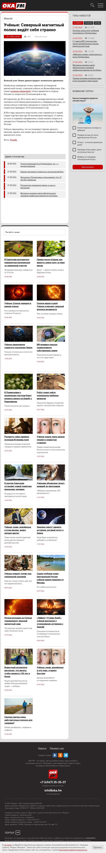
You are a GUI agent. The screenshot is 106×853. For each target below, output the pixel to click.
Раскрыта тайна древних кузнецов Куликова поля (16, 438)
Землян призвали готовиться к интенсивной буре (41, 171)
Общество (8, 18)
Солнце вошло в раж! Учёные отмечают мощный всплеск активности (50, 306)
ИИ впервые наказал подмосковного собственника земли (47, 347)
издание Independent (21, 91)
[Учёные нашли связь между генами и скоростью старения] (51, 433)
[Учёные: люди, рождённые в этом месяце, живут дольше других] (18, 523)
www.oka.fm (90, 838)
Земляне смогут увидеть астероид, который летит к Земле (50, 530)
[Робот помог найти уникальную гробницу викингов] (51, 389)
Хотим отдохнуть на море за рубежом (89, 128)
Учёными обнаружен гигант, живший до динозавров (51, 485)
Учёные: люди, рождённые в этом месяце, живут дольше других (17, 530)
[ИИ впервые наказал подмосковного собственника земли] (51, 341)
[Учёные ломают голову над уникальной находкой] (18, 570)
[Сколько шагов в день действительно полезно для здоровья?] (18, 713)
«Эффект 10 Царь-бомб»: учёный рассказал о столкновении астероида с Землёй (50, 622)
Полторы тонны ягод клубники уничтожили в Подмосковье (86, 31)
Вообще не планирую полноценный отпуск (86, 157)
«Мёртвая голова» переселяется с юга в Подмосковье (87, 55)
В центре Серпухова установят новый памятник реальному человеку (18, 486)
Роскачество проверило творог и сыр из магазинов (37, 186)
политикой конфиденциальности (73, 849)
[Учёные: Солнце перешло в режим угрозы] (18, 300)
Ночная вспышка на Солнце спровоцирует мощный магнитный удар (18, 621)
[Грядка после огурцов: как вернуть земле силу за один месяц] (51, 256)
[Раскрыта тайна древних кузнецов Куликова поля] (18, 433)
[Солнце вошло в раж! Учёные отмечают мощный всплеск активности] (51, 300)
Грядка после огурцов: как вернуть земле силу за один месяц (51, 262)
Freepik (13, 140)
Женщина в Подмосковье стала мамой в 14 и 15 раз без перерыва (40, 178)
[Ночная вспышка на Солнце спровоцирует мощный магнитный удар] (18, 614)
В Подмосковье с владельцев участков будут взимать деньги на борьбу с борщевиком (18, 397)
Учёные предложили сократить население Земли (18, 346)
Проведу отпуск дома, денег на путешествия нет (89, 150)
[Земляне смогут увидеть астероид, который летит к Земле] (51, 523)
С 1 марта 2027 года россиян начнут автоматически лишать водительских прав (86, 43)
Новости (42, 748)
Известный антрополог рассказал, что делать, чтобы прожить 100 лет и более (17, 672)
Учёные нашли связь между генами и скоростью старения (51, 439)
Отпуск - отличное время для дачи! (89, 143)
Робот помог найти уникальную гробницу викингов (48, 395)
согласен (8, 845)
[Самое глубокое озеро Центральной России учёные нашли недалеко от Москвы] (51, 570)
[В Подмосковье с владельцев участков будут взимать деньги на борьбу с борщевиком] (18, 389)
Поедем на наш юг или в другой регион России (87, 136)
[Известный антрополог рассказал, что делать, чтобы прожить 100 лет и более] (18, 664)
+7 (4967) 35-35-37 (53, 782)
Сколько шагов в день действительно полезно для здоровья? (18, 720)
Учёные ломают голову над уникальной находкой (17, 575)
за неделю (78, 23)
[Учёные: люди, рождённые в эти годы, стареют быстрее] (51, 664)
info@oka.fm (53, 790)
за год (97, 23)
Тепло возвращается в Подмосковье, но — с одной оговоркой (39, 164)
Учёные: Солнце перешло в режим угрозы (17, 305)
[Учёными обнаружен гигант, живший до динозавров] (51, 479)
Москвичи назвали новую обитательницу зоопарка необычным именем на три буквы (39, 194)
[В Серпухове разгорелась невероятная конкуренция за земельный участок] (18, 256)
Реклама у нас (57, 748)
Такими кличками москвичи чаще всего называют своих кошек (87, 79)
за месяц (88, 23)
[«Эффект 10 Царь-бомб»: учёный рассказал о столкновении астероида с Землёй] (51, 614)
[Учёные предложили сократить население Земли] (18, 341)
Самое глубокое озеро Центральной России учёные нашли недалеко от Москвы (50, 578)
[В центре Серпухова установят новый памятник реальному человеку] (18, 479)
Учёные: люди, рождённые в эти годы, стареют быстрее (50, 670)
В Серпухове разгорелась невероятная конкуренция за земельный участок (17, 262)
